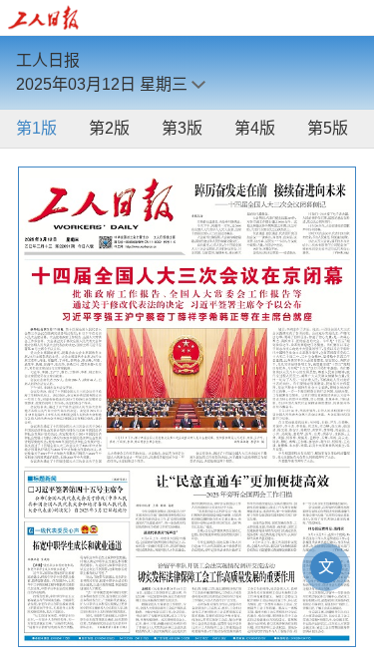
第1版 (36, 128)
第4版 (254, 128)
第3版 (182, 128)
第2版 (109, 128)
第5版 (327, 128)
